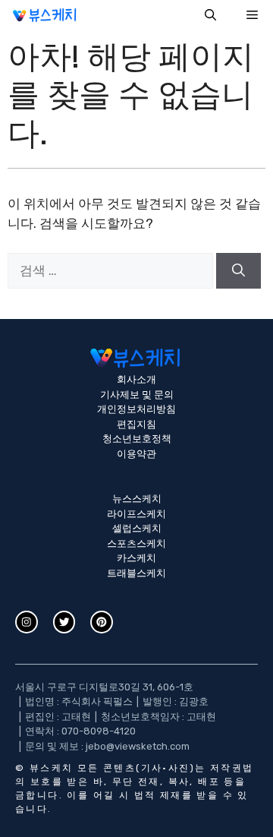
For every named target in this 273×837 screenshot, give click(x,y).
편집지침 (136, 424)
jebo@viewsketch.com (138, 746)
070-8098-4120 (98, 731)
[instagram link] (26, 622)
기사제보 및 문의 (137, 394)
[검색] (238, 271)
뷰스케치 (52, 768)
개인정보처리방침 (136, 409)
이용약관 (136, 454)
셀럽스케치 (137, 528)
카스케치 (136, 558)
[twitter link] (64, 622)
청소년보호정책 (136, 438)
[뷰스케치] (45, 15)
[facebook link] (101, 622)
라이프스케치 (136, 514)
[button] (210, 15)
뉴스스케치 (137, 498)
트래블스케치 (136, 573)
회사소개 (136, 379)
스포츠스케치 (136, 543)
